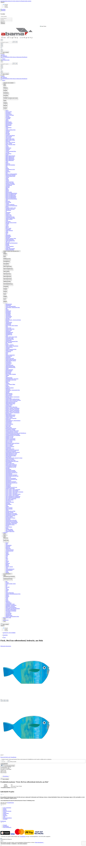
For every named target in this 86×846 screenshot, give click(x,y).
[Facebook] (3, 9)
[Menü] (2, 40)
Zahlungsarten (19, 57)
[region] (43, 700)
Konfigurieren (14, 843)
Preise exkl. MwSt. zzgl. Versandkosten (8, 757)
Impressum (5, 815)
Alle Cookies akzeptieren (22, 843)
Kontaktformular (10, 802)
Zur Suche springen (15, 1)
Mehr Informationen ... (39, 842)
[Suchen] (13, 42)
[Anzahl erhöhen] (9, 761)
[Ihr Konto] (2, 50)
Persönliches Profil (8, 57)
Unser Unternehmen (7, 807)
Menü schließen (6, 52)
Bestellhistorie (6, 826)
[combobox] (6, 42)
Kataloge (5, 809)
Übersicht (3, 57)
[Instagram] (3, 10)
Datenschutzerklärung (7, 817)
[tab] (6, 776)
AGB (4, 816)
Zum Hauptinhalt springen (6, 1)
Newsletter (5, 819)
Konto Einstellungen (7, 827)
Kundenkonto (3, 821)
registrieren (5, 55)
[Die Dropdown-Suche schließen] (16, 42)
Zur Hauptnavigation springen (25, 1)
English (6, 5)
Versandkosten (23, 836)
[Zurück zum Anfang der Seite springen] (2, 841)
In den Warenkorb (4, 763)
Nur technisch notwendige (5, 843)
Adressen (14, 57)
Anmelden (3, 54)
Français (6, 7)
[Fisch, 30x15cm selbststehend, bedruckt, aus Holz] (26, 672)
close (4, 84)
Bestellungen (24, 57)
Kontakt (4, 808)
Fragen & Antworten (7, 811)
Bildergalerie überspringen (6, 646)
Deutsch (6, 4)
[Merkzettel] (1, 48)
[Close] (1, 699)
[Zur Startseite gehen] (17, 38)
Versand (4, 812)
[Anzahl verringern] (3, 761)
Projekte (4, 814)
